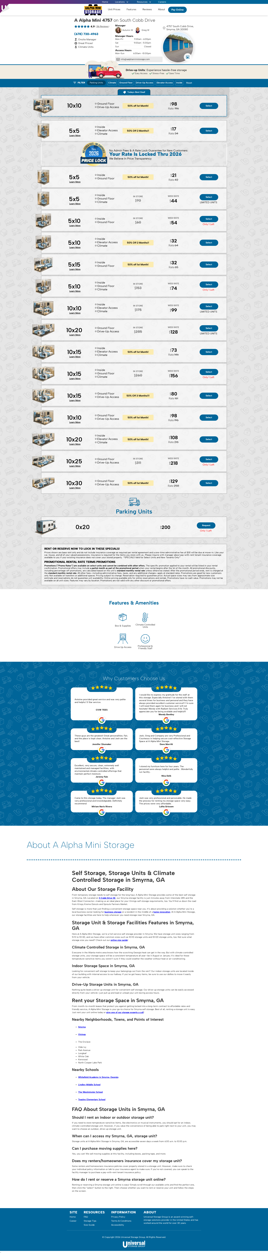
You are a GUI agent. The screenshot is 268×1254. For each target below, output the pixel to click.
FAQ (86, 1217)
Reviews (147, 9)
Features (131, 9)
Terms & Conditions (121, 1221)
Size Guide (89, 1225)
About (161, 9)
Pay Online (177, 9)
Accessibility (117, 1225)
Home (105, 2)
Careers (162, 2)
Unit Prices (114, 9)
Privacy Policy (118, 1217)
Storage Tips (90, 1221)
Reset (189, 83)
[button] (121, 2)
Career (73, 1221)
